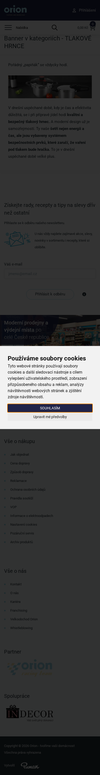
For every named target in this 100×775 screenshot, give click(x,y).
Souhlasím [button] (50, 408)
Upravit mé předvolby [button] (50, 417)
